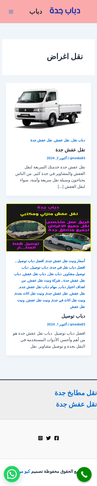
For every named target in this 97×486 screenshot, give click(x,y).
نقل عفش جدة (41, 140)
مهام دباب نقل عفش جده (38, 287)
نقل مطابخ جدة (76, 393)
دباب (35, 11)
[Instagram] (40, 438)
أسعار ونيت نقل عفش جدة (65, 261)
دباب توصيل (39, 267)
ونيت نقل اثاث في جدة (68, 300)
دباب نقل (78, 140)
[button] (12, 474)
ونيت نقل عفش (38, 300)
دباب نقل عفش (34, 274)
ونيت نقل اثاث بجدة (29, 293)
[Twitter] (48, 438)
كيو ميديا (22, 471)
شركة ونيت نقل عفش (44, 280)
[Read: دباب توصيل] (48, 227)
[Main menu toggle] (11, 11)
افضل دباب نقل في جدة (67, 267)
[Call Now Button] (84, 474)
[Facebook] (56, 438)
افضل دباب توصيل (30, 261)
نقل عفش (62, 140)
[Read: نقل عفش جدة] (48, 106)
